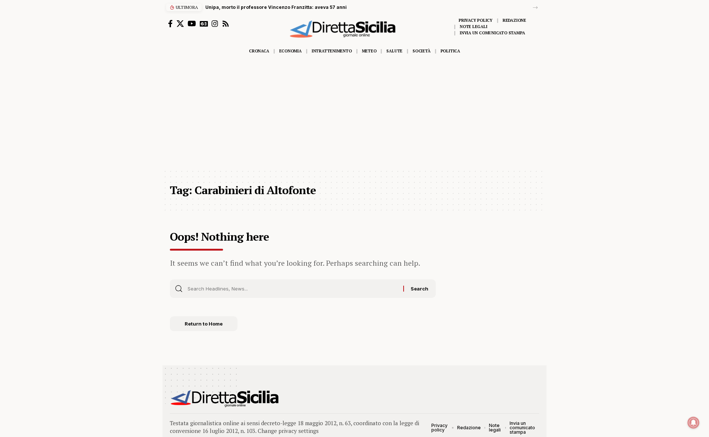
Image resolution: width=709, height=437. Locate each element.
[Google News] (204, 23)
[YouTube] (192, 23)
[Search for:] (292, 288)
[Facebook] (170, 23)
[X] (180, 23)
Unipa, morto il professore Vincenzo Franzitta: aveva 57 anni (276, 7)
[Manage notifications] (693, 423)
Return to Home (204, 324)
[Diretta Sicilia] (225, 398)
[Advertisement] (354, 113)
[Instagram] (215, 23)
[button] (535, 7)
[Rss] (225, 23)
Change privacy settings (288, 430)
